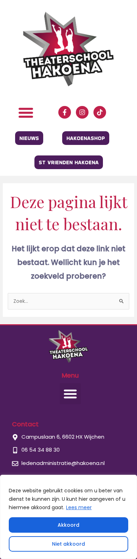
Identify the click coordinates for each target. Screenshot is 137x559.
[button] (26, 112)
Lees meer (79, 507)
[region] (68, 517)
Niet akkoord (68, 543)
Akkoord (68, 524)
